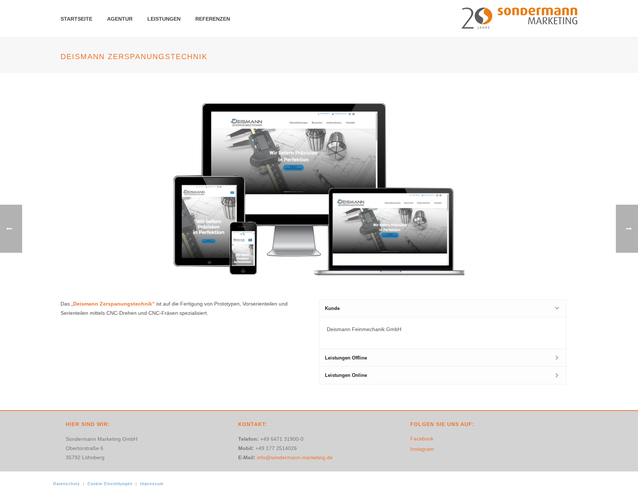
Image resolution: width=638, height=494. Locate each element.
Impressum (152, 483)
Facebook (421, 439)
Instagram (422, 449)
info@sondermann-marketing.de (295, 457)
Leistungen (164, 19)
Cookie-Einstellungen (110, 483)
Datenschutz (66, 483)
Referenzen (212, 19)
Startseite (76, 19)
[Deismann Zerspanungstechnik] (319, 189)
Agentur (120, 19)
